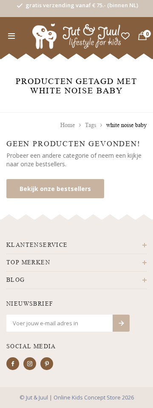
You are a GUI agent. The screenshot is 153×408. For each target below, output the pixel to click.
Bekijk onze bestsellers (55, 189)
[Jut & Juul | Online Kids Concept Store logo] (76, 36)
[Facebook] (12, 363)
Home (67, 125)
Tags (90, 125)
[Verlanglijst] (125, 36)
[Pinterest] (46, 363)
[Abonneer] (121, 323)
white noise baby (126, 125)
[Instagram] (29, 363)
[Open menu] (11, 36)
